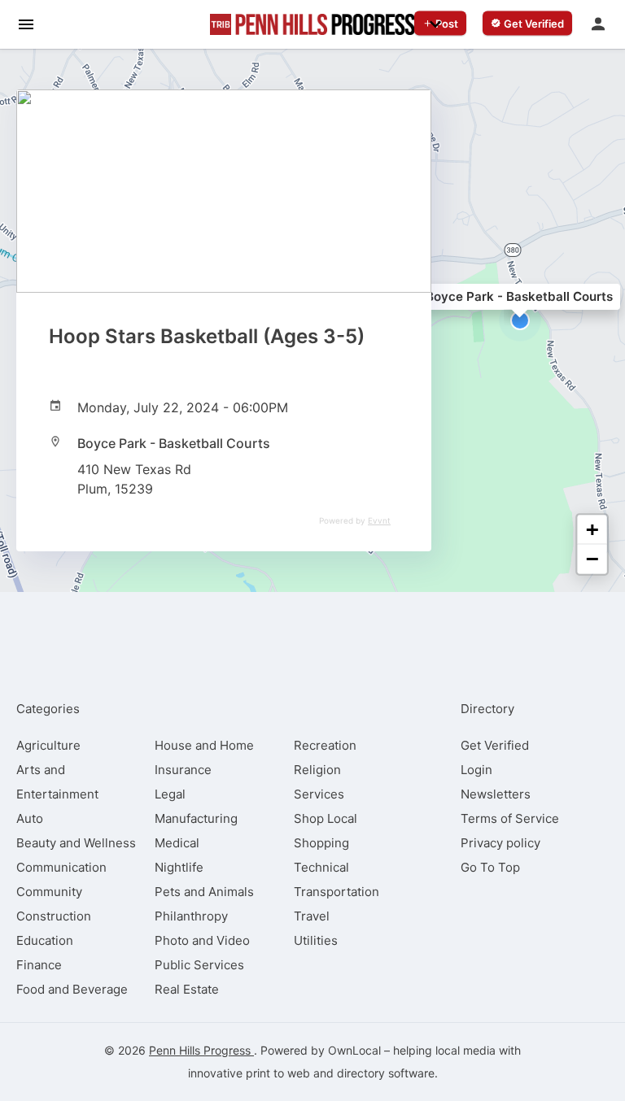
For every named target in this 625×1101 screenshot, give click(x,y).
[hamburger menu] (26, 23)
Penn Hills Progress (201, 1050)
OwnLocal (354, 1050)
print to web (278, 1073)
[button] (520, 320)
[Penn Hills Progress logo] (312, 24)
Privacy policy (500, 843)
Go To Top (490, 867)
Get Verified (495, 745)
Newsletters (496, 794)
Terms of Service (510, 818)
